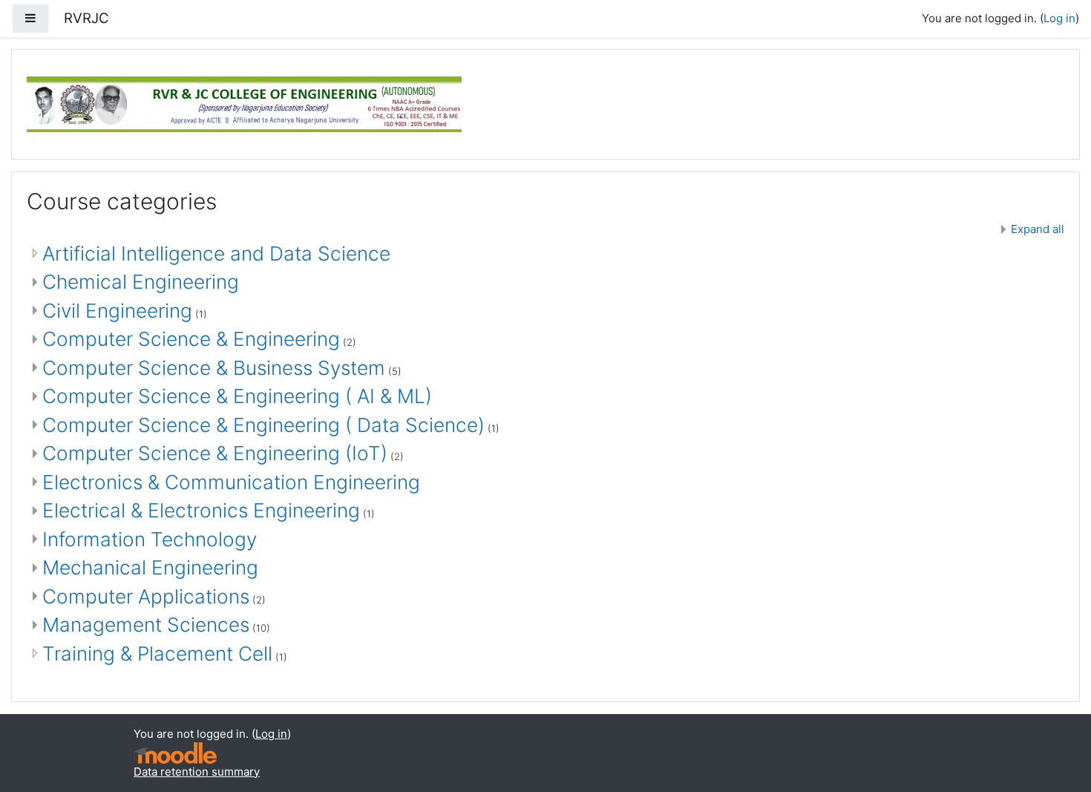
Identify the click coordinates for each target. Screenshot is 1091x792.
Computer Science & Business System (213, 367)
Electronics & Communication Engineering (231, 482)
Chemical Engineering (140, 281)
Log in (1059, 18)
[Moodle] (175, 753)
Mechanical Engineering (150, 567)
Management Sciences (145, 624)
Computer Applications (145, 596)
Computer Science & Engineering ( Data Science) (263, 424)
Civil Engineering (117, 310)
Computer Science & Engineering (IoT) (214, 453)
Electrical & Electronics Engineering (201, 510)
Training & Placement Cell (157, 653)
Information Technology (149, 539)
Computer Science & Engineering (191, 338)
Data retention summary (197, 772)
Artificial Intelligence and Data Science (216, 253)
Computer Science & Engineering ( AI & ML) (237, 396)
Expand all (1037, 229)
